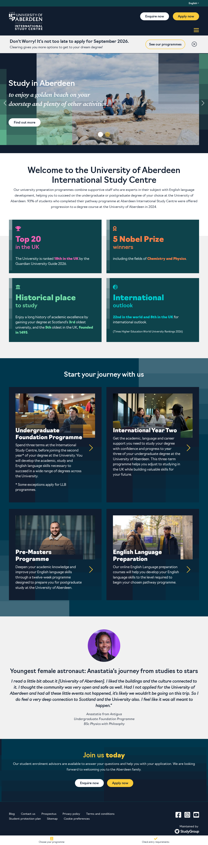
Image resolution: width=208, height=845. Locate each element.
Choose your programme (51, 842)
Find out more (24, 122)
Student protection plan (25, 818)
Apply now (186, 16)
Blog (12, 814)
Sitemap (52, 818)
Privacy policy (71, 814)
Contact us (28, 814)
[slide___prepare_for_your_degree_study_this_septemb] (100, 134)
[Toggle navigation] (195, 30)
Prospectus (48, 814)
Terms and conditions (100, 814)
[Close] (193, 43)
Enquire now (154, 16)
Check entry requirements (155, 842)
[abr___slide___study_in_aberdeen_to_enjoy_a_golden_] (107, 134)
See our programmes (165, 44)
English (193, 3)
